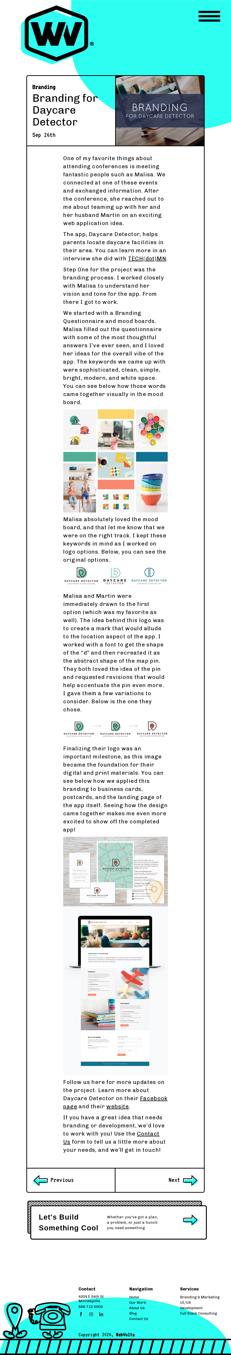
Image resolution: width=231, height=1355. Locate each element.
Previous (61, 1179)
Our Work (137, 1302)
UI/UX (185, 1302)
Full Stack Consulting (198, 1313)
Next (176, 1179)
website (117, 1106)
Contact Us (138, 1319)
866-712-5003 (91, 1307)
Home (134, 1297)
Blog (133, 1313)
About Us (137, 1308)
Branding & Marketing (200, 1297)
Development (191, 1308)
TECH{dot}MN (147, 258)
